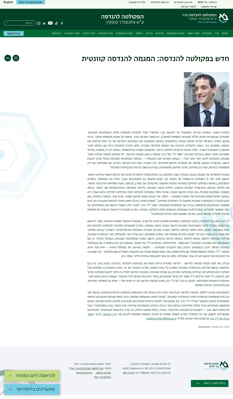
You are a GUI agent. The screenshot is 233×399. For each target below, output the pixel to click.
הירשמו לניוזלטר (159, 2)
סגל (217, 33)
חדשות (139, 33)
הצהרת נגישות (103, 373)
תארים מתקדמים (175, 33)
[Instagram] (38, 23)
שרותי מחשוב (209, 6)
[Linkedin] (44, 23)
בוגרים (149, 33)
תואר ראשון (193, 33)
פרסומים (56, 33)
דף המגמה (109, 314)
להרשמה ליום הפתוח (35, 376)
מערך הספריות (72, 33)
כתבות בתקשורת (124, 33)
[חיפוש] (7, 22)
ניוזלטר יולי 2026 (207, 2)
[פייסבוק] (62, 23)
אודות (225, 33)
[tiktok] (56, 23)
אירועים (160, 33)
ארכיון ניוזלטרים (183, 2)
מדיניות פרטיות (84, 373)
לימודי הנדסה (188, 6)
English (8, 2)
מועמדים (207, 33)
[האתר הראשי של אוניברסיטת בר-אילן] (216, 369)
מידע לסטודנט (105, 33)
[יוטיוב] (50, 23)
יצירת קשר (14, 33)
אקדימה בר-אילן (102, 377)
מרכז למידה (89, 33)
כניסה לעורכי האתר (214, 383)
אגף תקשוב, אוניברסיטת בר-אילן (86, 368)
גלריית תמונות (137, 2)
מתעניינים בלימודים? (36, 389)
